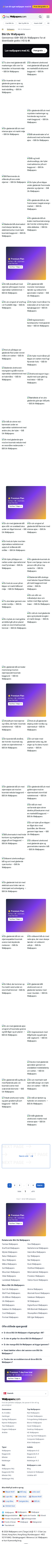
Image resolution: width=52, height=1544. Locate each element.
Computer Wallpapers (35, 1439)
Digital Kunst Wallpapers (37, 1305)
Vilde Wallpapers (9, 1276)
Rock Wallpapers (34, 1264)
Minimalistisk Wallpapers (37, 1272)
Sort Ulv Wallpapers (10, 1289)
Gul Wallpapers (8, 1268)
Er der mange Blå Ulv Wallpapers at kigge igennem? (26, 1344)
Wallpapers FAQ (8, 1469)
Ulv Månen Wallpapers (11, 1297)
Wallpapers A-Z (33, 1451)
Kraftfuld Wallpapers (10, 1248)
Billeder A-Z (31, 1457)
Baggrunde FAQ (8, 1472)
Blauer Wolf (9, 1492)
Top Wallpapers (8, 1426)
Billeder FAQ (6, 1475)
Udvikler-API (32, 1475)
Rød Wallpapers (33, 1413)
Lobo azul (36, 1492)
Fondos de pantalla (12, 1519)
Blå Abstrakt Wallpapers (37, 1309)
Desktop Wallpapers (35, 1429)
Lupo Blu (8, 1497)
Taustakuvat (9, 1525)
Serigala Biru (24, 1501)
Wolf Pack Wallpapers (11, 1293)
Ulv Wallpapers (8, 1301)
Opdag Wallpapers (9, 1419)
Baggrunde (6, 1454)
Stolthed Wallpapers (35, 1268)
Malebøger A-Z (33, 1461)
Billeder (5, 1457)
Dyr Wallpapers (33, 1256)
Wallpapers (10, 29)
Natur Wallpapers (9, 1256)
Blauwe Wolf (36, 1497)
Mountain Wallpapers (11, 1272)
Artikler (4, 1432)
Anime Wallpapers (35, 1289)
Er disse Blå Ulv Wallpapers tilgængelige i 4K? (24, 1333)
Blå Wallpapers (8, 1305)
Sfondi (43, 1515)
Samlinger (6, 1416)
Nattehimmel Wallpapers (37, 1248)
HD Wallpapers (33, 1432)
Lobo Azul (22, 1497)
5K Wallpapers (33, 1301)
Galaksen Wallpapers (36, 1297)
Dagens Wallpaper (9, 1429)
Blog (29, 1469)
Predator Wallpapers (36, 1276)
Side (19, 1191)
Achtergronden (30, 1519)
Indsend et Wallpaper (35, 1472)
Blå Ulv (36, 1501)
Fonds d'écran (10, 1522)
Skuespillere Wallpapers (37, 1313)
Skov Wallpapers (9, 1260)
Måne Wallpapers (9, 1264)
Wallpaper (35, 1512)
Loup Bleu (9, 1501)
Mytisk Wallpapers (9, 1252)
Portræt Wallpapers (10, 1317)
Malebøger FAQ (8, 1479)
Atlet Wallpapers (33, 1442)
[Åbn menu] (48, 17)
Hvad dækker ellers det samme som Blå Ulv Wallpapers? (22, 1351)
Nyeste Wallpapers (9, 1423)
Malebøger (6, 1461)
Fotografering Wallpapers (37, 1419)
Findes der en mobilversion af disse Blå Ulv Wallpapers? (22, 1360)
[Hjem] (2, 29)
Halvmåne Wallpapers (36, 1252)
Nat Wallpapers (33, 1260)
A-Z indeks (6, 1413)
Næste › (40, 1185)
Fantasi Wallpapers (10, 1244)
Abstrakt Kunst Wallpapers (38, 1293)
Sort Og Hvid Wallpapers (36, 1436)
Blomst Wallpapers (34, 1423)
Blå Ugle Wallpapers (35, 1317)
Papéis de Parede (29, 1515)
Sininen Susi (10, 1506)
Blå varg (23, 1492)
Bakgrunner (37, 1522)
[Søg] (40, 16)
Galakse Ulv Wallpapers (11, 1309)
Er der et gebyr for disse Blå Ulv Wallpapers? (23, 1338)
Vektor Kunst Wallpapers (37, 1280)
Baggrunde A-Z (33, 1454)
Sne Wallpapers (34, 1244)
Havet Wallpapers (34, 1426)
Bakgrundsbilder (11, 1515)
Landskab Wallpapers (11, 1280)
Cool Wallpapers (9, 1313)
